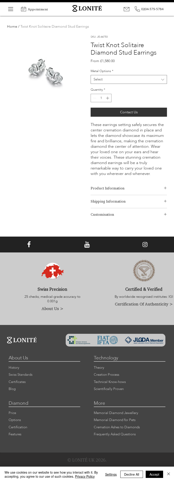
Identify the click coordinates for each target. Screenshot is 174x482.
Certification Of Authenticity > (144, 303)
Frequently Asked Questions (115, 434)
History (14, 367)
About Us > (52, 308)
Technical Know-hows (110, 382)
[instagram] (145, 244)
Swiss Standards (20, 374)
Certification (18, 427)
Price (12, 413)
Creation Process (106, 374)
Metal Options (102, 71)
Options (15, 420)
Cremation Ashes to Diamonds (117, 427)
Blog (12, 389)
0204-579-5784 (152, 9)
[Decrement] (94, 98)
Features (15, 434)
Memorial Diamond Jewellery (116, 413)
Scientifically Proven (109, 389)
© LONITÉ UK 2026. (87, 460)
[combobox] (129, 79)
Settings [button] (111, 474)
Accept (154, 474)
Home (12, 26)
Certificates (17, 382)
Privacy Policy (85, 476)
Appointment (38, 9)
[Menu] (10, 9)
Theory (99, 367)
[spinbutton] (101, 98)
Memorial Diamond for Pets (114, 420)
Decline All (131, 474)
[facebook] (29, 244)
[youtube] (87, 244)
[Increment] (108, 98)
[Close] (168, 474)
